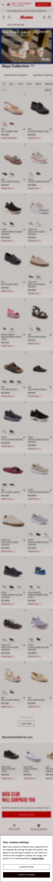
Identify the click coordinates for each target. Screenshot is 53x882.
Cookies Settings (26, 867)
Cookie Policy (37, 858)
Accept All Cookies (26, 875)
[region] (26, 858)
